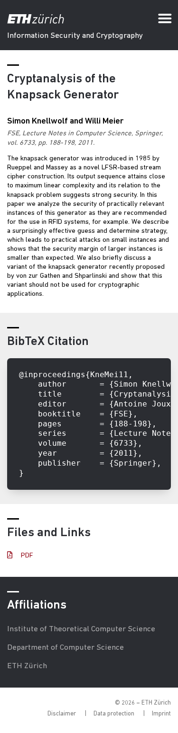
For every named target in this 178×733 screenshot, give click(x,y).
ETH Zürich (27, 666)
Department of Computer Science (65, 648)
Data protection (114, 714)
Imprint (161, 714)
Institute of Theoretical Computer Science (81, 629)
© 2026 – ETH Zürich (143, 703)
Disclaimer (61, 714)
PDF (26, 555)
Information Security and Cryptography (75, 36)
